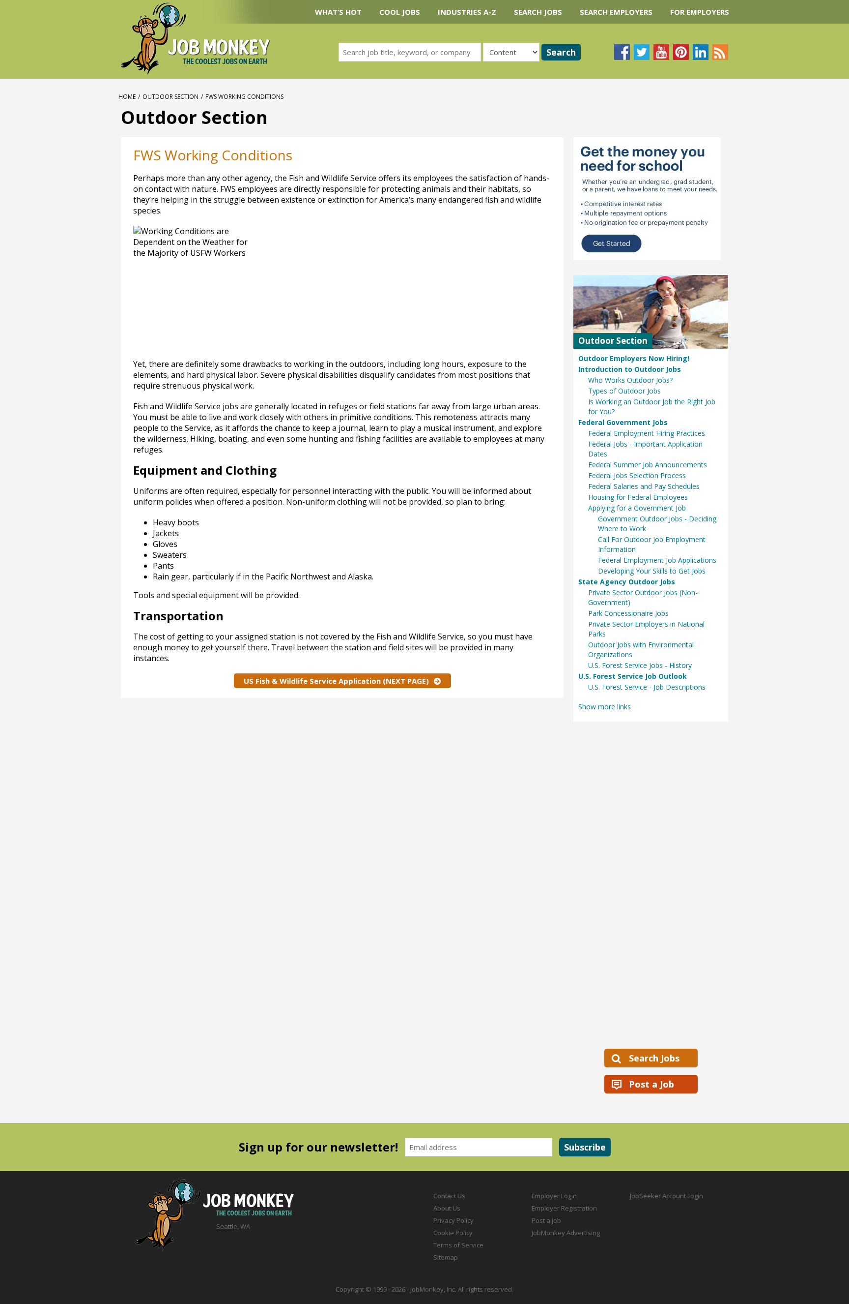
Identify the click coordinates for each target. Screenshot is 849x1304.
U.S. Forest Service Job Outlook (632, 676)
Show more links (604, 706)
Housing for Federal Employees (638, 497)
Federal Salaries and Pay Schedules (644, 486)
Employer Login (554, 1195)
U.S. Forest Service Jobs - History (640, 665)
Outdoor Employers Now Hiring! (633, 358)
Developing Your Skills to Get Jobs (652, 571)
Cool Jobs (399, 12)
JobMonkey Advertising (566, 1232)
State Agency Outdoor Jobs (626, 581)
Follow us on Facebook (622, 52)
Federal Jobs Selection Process (637, 475)
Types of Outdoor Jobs (624, 390)
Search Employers (616, 12)
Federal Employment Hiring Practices (646, 433)
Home (127, 96)
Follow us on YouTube (661, 52)
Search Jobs (538, 12)
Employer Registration (564, 1208)
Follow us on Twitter (642, 52)
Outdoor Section (170, 96)
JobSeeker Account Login (666, 1195)
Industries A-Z (467, 12)
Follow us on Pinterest (681, 52)
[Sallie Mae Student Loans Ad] (650, 198)
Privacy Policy (453, 1220)
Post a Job (651, 1084)
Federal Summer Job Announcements (647, 464)
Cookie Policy (453, 1232)
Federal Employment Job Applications (657, 560)
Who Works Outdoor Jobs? (630, 380)
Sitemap (445, 1257)
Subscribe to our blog (720, 52)
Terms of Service (458, 1245)
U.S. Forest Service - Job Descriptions (647, 687)
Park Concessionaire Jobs (628, 613)
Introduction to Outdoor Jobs (629, 369)
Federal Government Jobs (623, 422)
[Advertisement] (453, 289)
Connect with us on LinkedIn (700, 52)
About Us (446, 1208)
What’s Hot (338, 12)
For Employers (699, 12)
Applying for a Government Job (637, 508)
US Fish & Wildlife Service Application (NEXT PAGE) (336, 681)
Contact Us (449, 1195)
